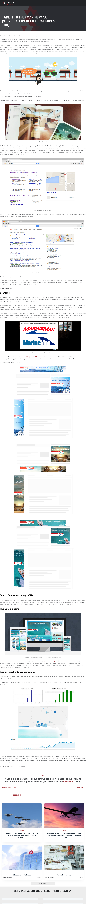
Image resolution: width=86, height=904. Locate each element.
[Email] (20, 795)
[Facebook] (14, 795)
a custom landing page (51, 661)
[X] (16, 795)
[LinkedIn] (18, 795)
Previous (78, 787)
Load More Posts (43, 883)
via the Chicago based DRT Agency (32, 357)
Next (82, 787)
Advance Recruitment (6, 787)
